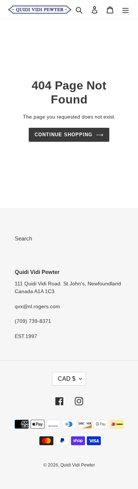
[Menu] (125, 10)
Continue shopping (64, 134)
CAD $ (66, 379)
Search (23, 238)
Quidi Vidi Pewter (77, 465)
